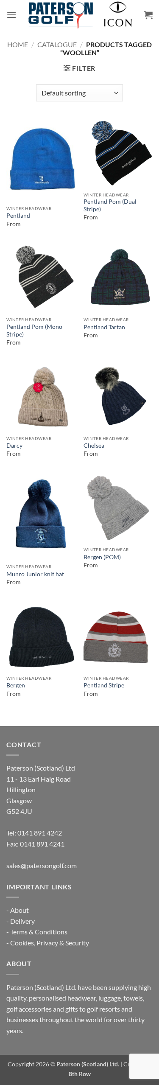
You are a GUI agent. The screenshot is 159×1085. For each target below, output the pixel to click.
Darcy (14, 445)
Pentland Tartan (104, 327)
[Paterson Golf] (80, 15)
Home (17, 44)
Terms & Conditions (38, 932)
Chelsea (94, 445)
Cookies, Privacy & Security (49, 943)
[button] (11, 14)
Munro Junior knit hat (35, 574)
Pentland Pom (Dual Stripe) (110, 205)
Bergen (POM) (102, 557)
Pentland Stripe (104, 685)
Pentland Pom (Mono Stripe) (34, 330)
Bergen (15, 685)
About (19, 910)
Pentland (18, 215)
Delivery (22, 921)
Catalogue (57, 44)
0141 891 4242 (39, 833)
